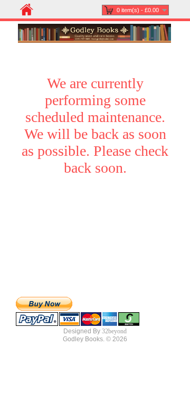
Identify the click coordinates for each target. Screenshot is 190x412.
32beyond (114, 331)
